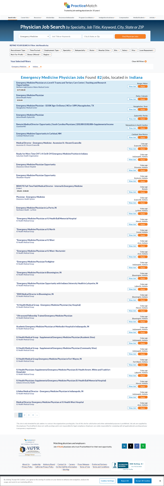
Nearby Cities (104, 50)
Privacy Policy (27, 467)
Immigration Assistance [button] (106, 17)
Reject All (125, 481)
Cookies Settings (107, 481)
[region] (82, 481)
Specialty (66, 50)
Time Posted (35, 50)
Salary (124, 50)
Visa (133, 50)
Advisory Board (49, 464)
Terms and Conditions (100, 467)
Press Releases (83, 464)
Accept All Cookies (143, 481)
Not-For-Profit (17, 54)
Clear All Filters (138, 61)
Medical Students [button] (138, 17)
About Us (26, 464)
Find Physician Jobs (130, 36)
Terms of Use (85, 467)
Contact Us (62, 464)
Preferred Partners (99, 464)
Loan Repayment (146, 50)
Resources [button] (37, 17)
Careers (72, 464)
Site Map (66, 470)
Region (46, 54)
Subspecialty (80, 50)
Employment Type (51, 50)
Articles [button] (152, 17)
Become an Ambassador (66, 17)
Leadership (36, 464)
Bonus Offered (33, 54)
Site (116, 50)
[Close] (160, 480)
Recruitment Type (18, 50)
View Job (132, 86)
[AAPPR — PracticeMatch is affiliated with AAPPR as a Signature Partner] (30, 447)
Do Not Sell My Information (66, 467)
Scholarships (50, 17)
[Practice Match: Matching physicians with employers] (82, 5)
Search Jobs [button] (12, 17)
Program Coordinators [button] (86, 17)
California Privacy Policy (44, 467)
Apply (143, 86)
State (92, 50)
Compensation (124, 17)
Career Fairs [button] (25, 17)
